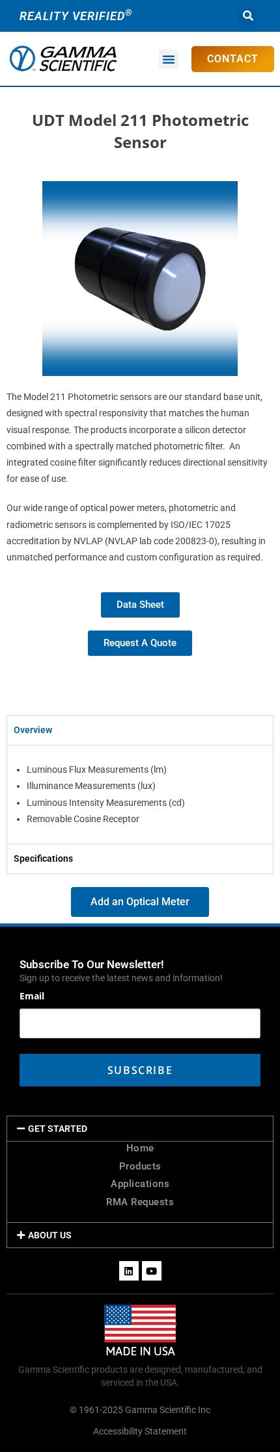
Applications (140, 1184)
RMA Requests (140, 1202)
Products (140, 1166)
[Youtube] (151, 1271)
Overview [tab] (33, 730)
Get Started (57, 1128)
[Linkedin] (129, 1271)
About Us (50, 1235)
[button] (247, 15)
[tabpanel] (140, 794)
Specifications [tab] (43, 858)
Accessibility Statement (140, 1431)
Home (140, 1148)
